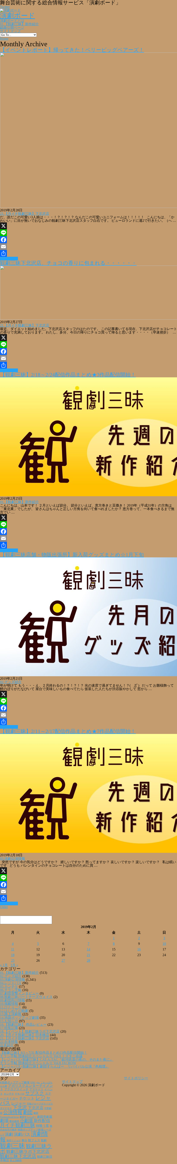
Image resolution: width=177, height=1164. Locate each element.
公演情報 (12, 1112)
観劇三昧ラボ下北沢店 (27, 1151)
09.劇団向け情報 (12, 1000)
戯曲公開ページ (12, 27)
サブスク (34, 1093)
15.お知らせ (9, 1021)
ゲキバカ (19, 1094)
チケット (27, 1098)
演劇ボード (17, 15)
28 (88, 960)
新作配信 (42, 1120)
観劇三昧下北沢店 (18, 1156)
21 (88, 955)
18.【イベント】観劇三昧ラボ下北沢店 (30, 1031)
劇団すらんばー (28, 1117)
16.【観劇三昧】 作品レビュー (23, 1024)
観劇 (44, 1140)
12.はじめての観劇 (14, 1011)
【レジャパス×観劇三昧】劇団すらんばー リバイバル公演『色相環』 (54, 1066)
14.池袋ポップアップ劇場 (19, 1017)
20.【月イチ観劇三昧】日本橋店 (24, 1035)
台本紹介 (7, 1045)
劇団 (28, 1112)
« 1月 (4, 965)
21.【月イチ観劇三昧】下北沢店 (24, 213)
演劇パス (22, 1134)
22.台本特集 (9, 1042)
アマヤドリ (36, 1089)
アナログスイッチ (16, 1089)
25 (12, 960)
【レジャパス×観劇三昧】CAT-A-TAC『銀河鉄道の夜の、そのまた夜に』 (56, 1059)
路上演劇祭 (16, 1160)
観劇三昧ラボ (26, 1148)
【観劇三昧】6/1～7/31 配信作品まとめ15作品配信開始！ (43, 1052)
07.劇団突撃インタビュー (19, 993)
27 (63, 960)
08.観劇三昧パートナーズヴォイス (26, 997)
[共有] (88, 253)
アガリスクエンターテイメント (26, 1087)
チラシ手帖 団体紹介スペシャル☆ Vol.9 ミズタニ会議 (41, 1056)
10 (164, 944)
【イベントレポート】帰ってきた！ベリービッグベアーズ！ (72, 50)
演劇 (9, 1134)
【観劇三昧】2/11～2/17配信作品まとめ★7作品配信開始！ (68, 731)
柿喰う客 (42, 1125)
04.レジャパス (11, 983)
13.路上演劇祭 (11, 1014)
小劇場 (26, 1120)
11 (12, 949)
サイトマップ (10, 31)
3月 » (14, 965)
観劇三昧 (12, 1145)
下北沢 (20, 1107)
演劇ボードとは (12, 20)
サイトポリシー (136, 1078)
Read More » (9, 258)
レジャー (18, 1103)
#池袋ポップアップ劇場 (15, 1082)
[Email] (88, 246)
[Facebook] (88, 239)
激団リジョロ (13, 1140)
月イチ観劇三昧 (17, 1125)
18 (12, 955)
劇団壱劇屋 (44, 1116)
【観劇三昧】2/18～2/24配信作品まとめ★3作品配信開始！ (68, 375)
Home (4, 38)
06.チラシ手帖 (11, 990)
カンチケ (9, 1093)
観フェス (34, 1140)
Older (4, 907)
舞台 (24, 1140)
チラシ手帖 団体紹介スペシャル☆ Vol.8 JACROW (38, 1063)
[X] (88, 225)
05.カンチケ (9, 986)
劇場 (4, 1120)
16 (139, 949)
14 (88, 949)
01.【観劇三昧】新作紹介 (19, 24)
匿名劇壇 (14, 1121)
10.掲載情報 (9, 1004)
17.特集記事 (9, 1028)
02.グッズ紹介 (11, 682)
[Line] (88, 232)
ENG (32, 1082)
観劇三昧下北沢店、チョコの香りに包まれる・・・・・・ (68, 263)
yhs (38, 1082)
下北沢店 (35, 1108)
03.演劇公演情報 (12, 858)
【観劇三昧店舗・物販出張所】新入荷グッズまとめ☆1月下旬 (72, 555)
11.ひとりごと (11, 1007)
